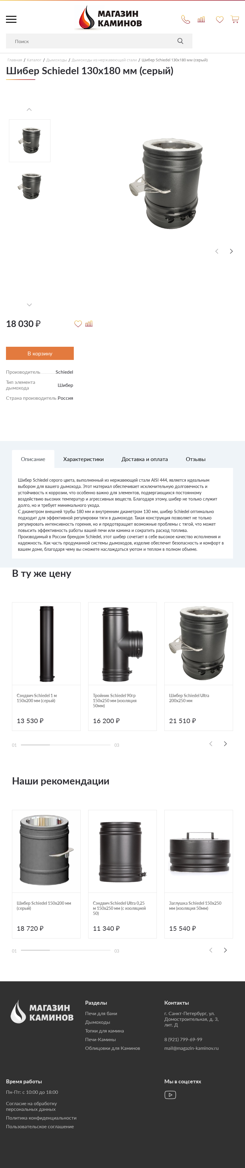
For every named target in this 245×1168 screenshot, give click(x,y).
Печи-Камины (100, 1039)
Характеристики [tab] (83, 459)
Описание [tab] (33, 459)
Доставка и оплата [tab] (145, 459)
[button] (231, 251)
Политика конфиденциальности (41, 1117)
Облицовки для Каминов (112, 1048)
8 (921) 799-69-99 (183, 1039)
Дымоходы (97, 1022)
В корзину (39, 353)
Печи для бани (101, 1013)
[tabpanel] (122, 518)
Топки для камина (104, 1030)
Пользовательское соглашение (40, 1126)
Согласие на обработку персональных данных (31, 1106)
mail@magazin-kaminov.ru (191, 1048)
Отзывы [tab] (196, 459)
